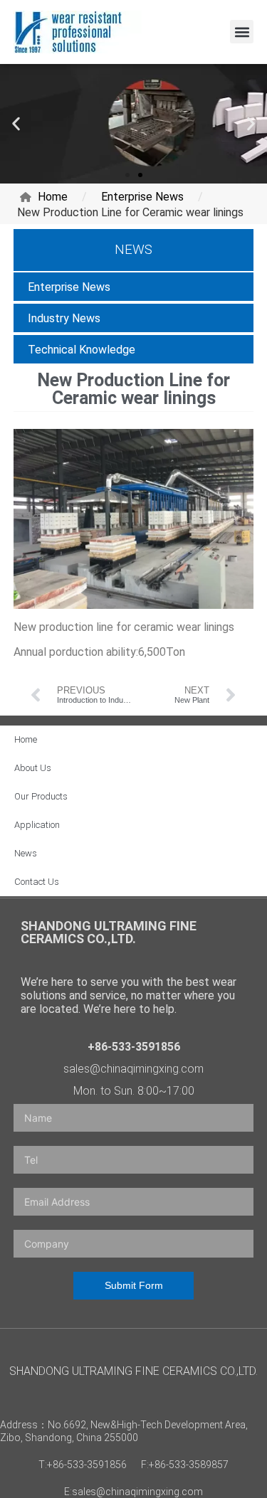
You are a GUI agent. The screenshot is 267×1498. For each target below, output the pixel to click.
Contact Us (36, 881)
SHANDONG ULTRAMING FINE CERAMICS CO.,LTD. (109, 932)
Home (25, 739)
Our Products (41, 796)
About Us (32, 768)
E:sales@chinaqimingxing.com (133, 1491)
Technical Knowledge (81, 349)
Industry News (64, 318)
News (25, 853)
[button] (241, 31)
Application (37, 824)
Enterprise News (69, 287)
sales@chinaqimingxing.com (133, 1068)
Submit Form (134, 1285)
